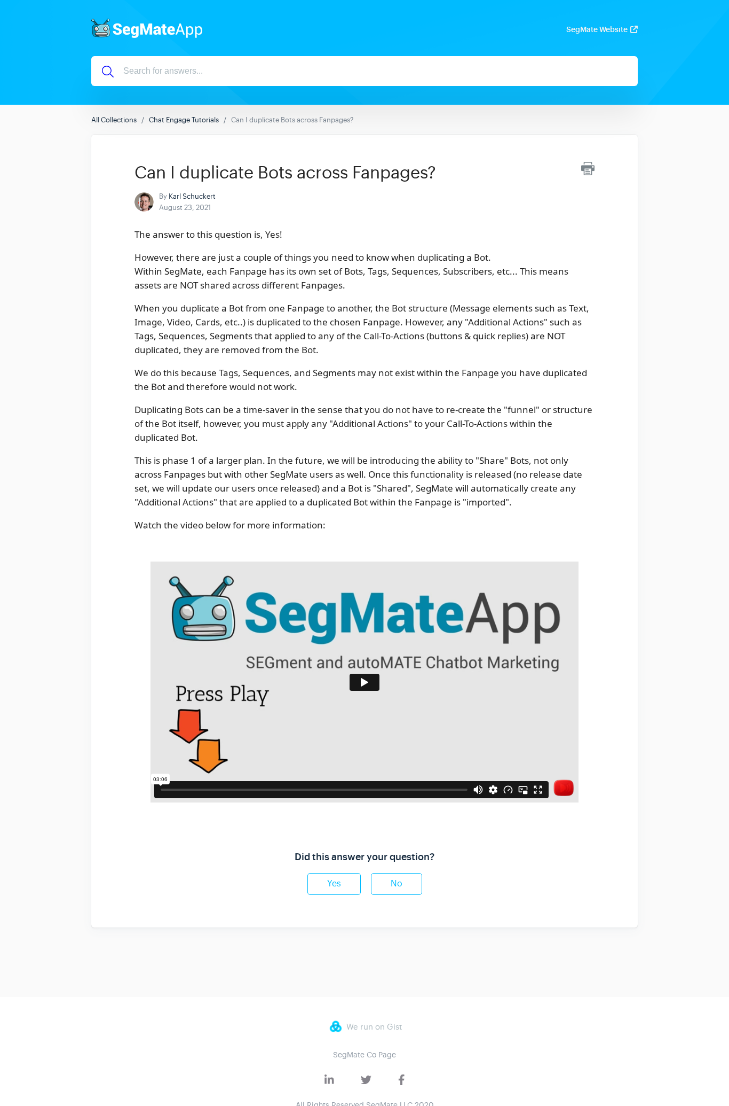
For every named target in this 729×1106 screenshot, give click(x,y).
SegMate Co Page (364, 1055)
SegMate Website (597, 29)
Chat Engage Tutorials (184, 119)
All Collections (114, 119)
